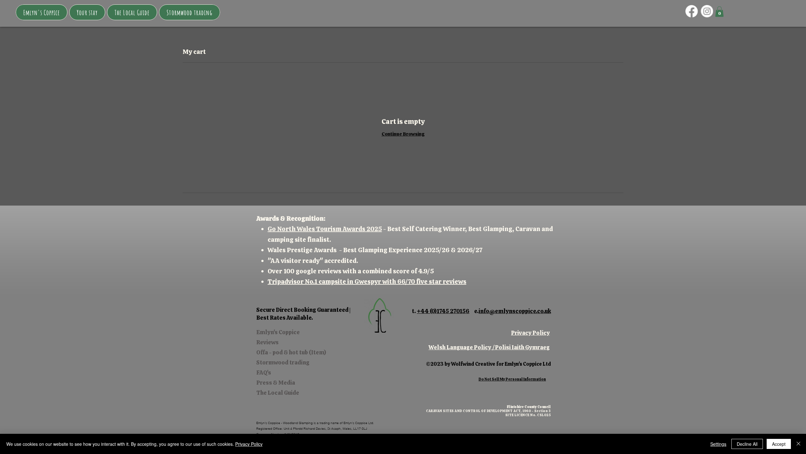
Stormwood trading (282, 362)
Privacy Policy (530, 332)
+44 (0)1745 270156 (443, 311)
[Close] (798, 444)
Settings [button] (718, 444)
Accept (779, 444)
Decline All (747, 444)
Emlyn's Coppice (278, 332)
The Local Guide (277, 392)
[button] (87, 12)
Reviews (267, 342)
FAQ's (263, 372)
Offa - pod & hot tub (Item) (291, 352)
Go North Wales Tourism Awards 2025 (325, 229)
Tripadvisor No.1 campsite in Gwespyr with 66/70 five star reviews (367, 281)
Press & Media (275, 382)
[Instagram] (707, 11)
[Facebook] (691, 11)
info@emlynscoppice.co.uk (515, 311)
